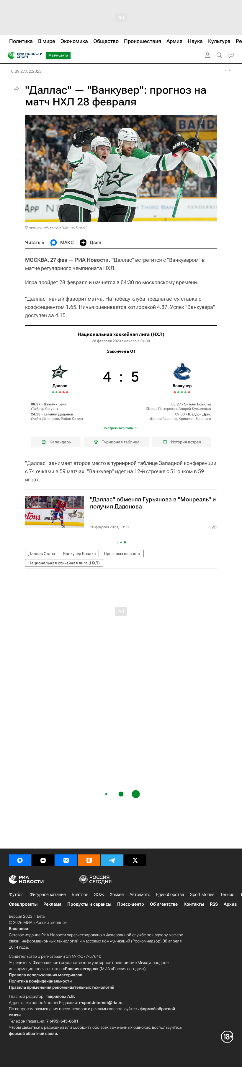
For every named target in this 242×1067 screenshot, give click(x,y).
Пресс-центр (130, 904)
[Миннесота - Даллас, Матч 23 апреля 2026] (56, 392)
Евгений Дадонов (58, 414)
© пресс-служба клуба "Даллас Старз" (56, 227)
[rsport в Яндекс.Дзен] (43, 860)
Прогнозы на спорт (122, 553)
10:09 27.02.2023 (25, 71)
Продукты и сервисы (89, 904)
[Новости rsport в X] (135, 860)
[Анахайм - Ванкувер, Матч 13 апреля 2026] (182, 392)
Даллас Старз (41, 553)
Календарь (60, 442)
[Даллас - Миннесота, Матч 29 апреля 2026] (64, 392)
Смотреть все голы (118, 428)
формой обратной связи (33, 1033)
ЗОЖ (99, 894)
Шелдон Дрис (199, 414)
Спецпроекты (23, 904)
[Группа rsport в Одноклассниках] (89, 860)
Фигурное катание (48, 894)
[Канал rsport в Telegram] (112, 860)
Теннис (227, 894)
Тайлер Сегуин (44, 409)
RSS (214, 904)
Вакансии (18, 928)
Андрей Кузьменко (194, 409)
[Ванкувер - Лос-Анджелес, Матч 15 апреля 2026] (185, 392)
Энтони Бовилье (197, 404)
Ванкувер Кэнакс (79, 553)
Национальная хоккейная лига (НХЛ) (121, 334)
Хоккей (117, 894)
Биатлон (80, 894)
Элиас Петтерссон (162, 409)
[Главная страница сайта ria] (9, 55)
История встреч (186, 442)
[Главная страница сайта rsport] (38, 55)
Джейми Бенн (55, 404)
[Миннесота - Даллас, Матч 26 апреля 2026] (60, 392)
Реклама (52, 904)
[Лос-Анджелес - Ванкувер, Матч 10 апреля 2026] (175, 392)
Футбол (16, 894)
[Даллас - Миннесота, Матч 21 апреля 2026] (53, 392)
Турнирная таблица (121, 442)
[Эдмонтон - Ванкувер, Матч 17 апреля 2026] (189, 392)
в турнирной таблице (132, 463)
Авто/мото (140, 894)
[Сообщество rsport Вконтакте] (66, 860)
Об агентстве (164, 904)
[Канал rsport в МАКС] (20, 860)
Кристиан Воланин (194, 419)
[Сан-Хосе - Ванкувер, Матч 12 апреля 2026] (178, 392)
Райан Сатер (71, 419)
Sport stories (202, 894)
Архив (230, 904)
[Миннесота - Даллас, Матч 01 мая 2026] (67, 392)
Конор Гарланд (164, 419)
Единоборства (170, 894)
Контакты (194, 904)
